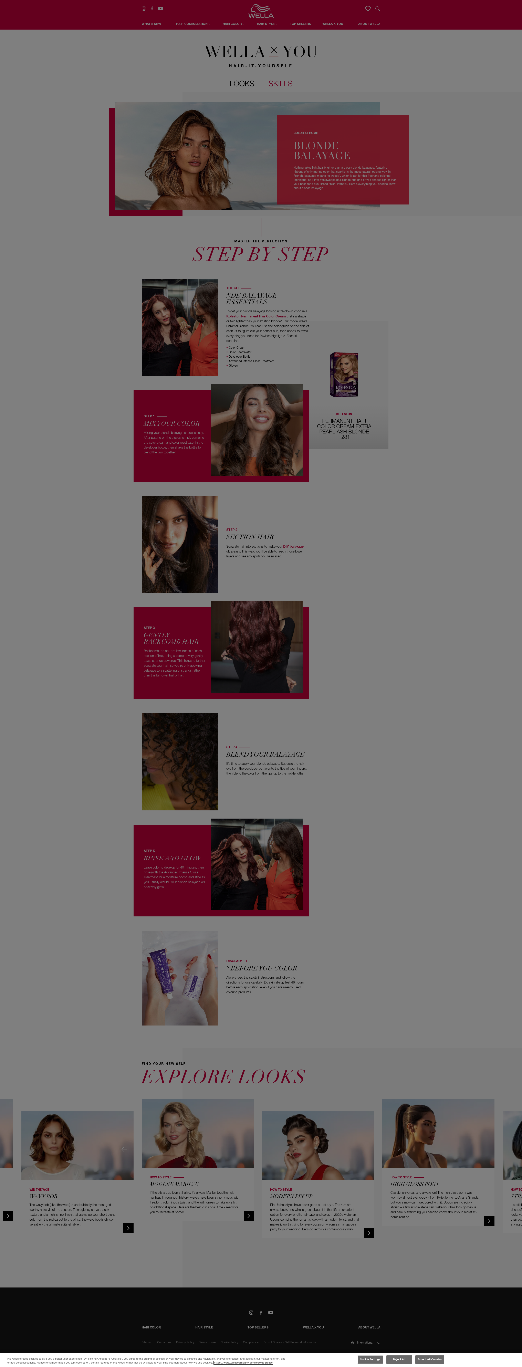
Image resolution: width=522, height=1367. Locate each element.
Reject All (399, 1359)
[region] (261, 1360)
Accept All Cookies (430, 1359)
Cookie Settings (370, 1359)
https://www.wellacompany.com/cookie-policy (243, 1362)
